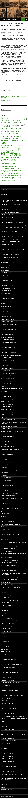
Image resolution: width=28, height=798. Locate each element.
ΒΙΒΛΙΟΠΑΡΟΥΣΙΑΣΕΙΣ (6, 306)
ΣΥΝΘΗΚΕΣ (4, 726)
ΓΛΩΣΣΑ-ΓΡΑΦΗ (4, 381)
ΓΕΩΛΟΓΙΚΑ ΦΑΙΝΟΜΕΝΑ (7, 378)
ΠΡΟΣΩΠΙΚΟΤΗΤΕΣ (5, 644)
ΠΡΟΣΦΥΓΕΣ (5, 171)
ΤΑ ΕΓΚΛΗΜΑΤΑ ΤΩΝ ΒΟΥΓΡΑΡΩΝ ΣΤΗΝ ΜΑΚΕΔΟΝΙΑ (13, 553)
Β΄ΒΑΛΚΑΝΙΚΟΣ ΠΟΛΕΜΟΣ (7, 667)
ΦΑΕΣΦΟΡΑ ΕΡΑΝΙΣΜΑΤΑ (7, 784)
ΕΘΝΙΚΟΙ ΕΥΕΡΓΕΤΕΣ (6, 399)
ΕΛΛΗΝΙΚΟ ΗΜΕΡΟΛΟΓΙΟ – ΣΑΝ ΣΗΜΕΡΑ (10, 431)
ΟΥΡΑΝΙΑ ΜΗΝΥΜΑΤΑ (6, 628)
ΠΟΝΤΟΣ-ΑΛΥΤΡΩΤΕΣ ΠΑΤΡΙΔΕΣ (9, 254)
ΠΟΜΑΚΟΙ (3, 488)
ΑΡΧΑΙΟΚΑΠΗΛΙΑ (5, 272)
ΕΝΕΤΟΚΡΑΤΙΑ (4, 519)
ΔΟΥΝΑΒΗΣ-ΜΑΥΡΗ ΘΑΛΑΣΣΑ (8, 419)
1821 (5, 119)
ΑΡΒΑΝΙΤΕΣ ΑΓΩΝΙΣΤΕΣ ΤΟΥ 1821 (10, 204)
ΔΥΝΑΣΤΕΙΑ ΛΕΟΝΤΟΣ (6, 350)
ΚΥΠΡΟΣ (3, 526)
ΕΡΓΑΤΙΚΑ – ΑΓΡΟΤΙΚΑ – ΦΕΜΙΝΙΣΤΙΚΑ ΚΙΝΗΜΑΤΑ (13, 687)
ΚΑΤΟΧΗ (4, 155)
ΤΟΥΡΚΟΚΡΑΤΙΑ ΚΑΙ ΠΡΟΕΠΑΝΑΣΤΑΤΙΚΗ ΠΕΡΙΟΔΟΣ (13, 178)
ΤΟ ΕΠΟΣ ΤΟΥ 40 (5, 175)
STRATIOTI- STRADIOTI (7, 738)
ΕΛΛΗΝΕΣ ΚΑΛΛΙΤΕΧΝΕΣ (6, 409)
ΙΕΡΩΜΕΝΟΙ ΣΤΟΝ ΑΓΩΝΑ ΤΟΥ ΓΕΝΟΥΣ (10, 508)
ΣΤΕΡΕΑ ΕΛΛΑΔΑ (5, 651)
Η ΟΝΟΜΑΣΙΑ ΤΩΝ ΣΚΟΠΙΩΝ (8, 546)
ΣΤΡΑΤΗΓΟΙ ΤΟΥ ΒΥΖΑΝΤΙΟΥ (8, 373)
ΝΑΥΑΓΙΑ (3, 592)
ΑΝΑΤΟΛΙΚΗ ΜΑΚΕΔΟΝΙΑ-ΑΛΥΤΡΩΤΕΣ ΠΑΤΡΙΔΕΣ (12, 225)
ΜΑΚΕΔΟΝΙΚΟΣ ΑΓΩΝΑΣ (10, 157)
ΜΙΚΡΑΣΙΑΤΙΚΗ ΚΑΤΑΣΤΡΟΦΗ (10, 162)
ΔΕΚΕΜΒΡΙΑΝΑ (4, 675)
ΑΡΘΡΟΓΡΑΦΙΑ (6, 120)
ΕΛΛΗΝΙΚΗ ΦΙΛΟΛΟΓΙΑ (6, 758)
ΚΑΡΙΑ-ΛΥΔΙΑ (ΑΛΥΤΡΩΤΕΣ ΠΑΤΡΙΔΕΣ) (10, 241)
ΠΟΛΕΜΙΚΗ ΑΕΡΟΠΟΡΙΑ (7, 436)
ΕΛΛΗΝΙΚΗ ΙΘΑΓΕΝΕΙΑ (6, 454)
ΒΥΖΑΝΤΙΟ (21, 125)
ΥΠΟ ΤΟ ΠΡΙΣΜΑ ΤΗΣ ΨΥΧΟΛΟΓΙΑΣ (9, 587)
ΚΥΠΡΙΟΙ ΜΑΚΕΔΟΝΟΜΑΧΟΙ (8, 570)
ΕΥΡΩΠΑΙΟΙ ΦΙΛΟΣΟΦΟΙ (7, 771)
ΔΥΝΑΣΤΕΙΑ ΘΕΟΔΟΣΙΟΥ (7, 339)
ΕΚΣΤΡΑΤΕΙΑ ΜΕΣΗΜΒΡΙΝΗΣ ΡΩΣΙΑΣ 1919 (12, 664)
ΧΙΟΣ (2, 615)
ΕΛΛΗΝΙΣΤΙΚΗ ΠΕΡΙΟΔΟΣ (7, 280)
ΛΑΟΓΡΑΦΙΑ (3, 537)
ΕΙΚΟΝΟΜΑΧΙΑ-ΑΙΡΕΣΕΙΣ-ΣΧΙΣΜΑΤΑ (9, 363)
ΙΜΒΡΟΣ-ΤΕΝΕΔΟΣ (5, 608)
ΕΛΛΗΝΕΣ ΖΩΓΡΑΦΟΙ (6, 412)
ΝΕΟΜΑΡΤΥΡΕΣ (5, 501)
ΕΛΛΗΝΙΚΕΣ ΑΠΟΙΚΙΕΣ (6, 428)
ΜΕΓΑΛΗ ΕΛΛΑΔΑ (5, 582)
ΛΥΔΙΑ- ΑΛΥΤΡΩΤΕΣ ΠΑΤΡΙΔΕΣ (8, 247)
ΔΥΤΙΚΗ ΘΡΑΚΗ (5, 482)
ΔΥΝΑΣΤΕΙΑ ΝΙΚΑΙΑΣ (6, 357)
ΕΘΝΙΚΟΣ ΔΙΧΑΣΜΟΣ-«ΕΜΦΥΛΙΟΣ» (9, 129)
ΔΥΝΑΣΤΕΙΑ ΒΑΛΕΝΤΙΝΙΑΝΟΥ (8, 332)
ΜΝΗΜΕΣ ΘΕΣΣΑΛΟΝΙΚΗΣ (7, 589)
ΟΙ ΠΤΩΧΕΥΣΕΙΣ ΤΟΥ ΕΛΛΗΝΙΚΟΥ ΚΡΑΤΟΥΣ (11, 716)
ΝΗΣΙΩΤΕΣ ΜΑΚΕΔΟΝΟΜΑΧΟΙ (8, 579)
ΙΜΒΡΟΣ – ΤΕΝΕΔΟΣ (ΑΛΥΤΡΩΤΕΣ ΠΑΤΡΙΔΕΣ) (12, 236)
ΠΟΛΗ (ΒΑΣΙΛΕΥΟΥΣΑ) (6, 368)
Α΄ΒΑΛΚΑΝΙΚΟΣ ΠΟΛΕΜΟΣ (7, 659)
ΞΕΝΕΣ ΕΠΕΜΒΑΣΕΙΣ (8, 163)
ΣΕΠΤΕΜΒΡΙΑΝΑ (5, 724)
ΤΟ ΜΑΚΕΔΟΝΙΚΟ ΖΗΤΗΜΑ (15, 175)
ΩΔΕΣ (2, 787)
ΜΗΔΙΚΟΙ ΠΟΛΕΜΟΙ (6, 290)
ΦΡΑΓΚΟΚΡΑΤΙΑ (5, 375)
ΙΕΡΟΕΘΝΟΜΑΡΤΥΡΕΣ (11, 154)
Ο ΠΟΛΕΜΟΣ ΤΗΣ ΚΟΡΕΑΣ (7, 713)
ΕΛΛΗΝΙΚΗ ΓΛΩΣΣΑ (9, 138)
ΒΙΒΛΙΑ (2, 303)
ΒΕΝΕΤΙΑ (3, 417)
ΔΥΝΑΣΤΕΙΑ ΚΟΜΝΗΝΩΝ (7, 347)
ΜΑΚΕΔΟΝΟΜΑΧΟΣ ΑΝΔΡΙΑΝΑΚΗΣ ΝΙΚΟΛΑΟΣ (12, 94)
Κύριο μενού (26, 19)
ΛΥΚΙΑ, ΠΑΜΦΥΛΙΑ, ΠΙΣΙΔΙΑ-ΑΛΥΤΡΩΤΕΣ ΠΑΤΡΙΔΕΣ (13, 249)
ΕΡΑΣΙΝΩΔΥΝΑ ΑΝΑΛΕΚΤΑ (7, 766)
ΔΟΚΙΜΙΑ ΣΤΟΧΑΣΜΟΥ (6, 753)
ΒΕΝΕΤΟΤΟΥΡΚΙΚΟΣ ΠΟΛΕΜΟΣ (9, 740)
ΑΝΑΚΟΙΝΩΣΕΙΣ (4, 259)
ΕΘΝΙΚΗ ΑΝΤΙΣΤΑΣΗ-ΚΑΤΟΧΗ (8, 680)
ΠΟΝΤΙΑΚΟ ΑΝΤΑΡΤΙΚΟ (6, 641)
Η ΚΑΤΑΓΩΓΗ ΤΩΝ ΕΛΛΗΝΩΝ (7, 150)
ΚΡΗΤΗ (10, 155)
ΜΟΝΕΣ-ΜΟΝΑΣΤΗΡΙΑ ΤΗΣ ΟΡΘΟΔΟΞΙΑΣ (11, 498)
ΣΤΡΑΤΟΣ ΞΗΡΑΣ (5, 441)
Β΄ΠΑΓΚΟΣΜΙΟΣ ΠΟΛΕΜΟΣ (7, 669)
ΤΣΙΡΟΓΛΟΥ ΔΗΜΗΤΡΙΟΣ (6, 789)
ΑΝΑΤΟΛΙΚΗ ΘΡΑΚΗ (6, 477)
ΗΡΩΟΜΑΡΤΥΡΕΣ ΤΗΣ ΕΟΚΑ (7, 470)
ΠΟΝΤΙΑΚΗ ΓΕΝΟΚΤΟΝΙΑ (7, 170)
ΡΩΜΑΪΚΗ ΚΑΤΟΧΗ (5, 301)
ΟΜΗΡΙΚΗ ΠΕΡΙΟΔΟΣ (6, 293)
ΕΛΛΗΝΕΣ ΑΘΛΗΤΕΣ (5, 406)
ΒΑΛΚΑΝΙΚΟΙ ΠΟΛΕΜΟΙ (8, 124)
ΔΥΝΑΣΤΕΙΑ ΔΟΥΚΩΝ (6, 334)
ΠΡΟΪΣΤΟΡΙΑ (4, 275)
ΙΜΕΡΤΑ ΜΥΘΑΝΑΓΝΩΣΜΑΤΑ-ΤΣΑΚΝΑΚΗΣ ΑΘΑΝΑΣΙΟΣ (14, 774)
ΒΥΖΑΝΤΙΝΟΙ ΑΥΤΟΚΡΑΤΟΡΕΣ (9, 125)
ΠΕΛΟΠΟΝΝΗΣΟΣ (5, 631)
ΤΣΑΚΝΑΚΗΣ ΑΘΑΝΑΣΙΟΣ (8, 180)
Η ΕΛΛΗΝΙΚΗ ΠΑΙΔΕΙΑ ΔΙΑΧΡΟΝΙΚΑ (9, 449)
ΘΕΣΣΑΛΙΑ (3, 472)
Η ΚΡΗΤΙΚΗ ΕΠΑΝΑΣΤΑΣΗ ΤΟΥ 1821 (9, 524)
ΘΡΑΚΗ (5, 152)
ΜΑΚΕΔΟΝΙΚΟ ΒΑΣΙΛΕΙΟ (7, 288)
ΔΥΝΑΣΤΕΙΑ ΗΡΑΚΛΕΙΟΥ (7, 337)
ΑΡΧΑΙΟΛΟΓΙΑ (16, 120)
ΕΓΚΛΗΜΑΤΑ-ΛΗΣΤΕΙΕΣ (7, 677)
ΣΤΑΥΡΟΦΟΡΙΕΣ (5, 370)
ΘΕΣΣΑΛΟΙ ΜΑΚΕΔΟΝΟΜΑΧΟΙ (8, 562)
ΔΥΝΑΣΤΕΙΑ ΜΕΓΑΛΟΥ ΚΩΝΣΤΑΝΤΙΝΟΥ (10, 355)
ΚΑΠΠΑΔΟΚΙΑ (4, 513)
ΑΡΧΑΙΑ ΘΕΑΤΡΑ (5, 270)
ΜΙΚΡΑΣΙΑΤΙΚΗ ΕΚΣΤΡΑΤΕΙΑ (9, 160)
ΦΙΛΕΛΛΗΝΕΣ (5, 207)
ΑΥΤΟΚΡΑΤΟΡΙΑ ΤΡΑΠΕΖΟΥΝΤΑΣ (9, 324)
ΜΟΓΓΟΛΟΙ (4, 745)
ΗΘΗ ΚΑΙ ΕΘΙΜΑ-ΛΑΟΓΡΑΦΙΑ (10, 149)
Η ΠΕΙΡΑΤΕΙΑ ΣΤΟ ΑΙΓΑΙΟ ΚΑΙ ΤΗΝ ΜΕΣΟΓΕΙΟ (11, 457)
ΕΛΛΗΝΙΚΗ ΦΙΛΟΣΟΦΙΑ (6, 761)
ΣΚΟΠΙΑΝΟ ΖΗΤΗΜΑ (6, 551)
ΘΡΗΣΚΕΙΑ (12, 152)
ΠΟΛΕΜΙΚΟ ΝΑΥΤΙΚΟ (6, 439)
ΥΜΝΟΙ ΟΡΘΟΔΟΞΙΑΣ (6, 506)
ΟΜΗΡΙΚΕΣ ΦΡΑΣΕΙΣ (9, 166)
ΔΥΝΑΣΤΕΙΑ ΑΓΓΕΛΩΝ (7, 319)
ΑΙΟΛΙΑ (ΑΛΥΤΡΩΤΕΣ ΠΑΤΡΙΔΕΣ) (8, 217)
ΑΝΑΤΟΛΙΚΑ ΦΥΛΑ (5, 314)
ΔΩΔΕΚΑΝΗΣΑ (6, 126)
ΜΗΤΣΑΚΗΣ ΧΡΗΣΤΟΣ (6, 584)
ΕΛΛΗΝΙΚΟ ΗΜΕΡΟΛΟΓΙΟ (12, 32)
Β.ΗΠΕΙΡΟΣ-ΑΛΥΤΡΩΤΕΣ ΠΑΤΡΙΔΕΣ (9, 231)
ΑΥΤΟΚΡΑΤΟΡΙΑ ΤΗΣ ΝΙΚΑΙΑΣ (8, 321)
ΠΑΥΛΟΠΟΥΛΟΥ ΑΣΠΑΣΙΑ (7, 485)
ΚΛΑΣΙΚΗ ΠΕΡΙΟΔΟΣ (6, 285)
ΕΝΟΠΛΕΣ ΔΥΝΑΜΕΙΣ (8, 145)
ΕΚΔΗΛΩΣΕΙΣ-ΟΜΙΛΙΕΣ (6, 404)
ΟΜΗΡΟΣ (3, 391)
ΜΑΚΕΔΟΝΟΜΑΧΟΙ (8, 159)
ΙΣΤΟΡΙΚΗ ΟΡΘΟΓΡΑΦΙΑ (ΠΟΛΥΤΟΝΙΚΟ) (10, 388)
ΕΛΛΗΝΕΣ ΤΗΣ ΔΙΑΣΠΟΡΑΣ (7, 414)
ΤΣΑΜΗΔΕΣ (4, 467)
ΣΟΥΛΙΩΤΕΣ (4, 464)
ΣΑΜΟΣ (3, 613)
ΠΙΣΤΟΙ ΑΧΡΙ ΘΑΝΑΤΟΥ (11, 168)
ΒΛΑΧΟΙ (2, 308)
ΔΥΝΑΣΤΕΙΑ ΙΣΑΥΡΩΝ (6, 345)
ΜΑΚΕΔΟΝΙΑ (18, 155)
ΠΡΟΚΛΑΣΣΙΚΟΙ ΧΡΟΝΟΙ (7, 298)
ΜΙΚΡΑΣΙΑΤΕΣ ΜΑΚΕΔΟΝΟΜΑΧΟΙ (9, 577)
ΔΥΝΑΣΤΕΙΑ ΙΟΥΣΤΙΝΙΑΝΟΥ (7, 342)
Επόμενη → (19, 80)
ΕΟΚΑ (21, 145)
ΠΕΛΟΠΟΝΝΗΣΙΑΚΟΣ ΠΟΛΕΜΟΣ (9, 296)
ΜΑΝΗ (2, 633)
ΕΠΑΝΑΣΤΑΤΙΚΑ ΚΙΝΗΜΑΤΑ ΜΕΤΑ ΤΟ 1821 (12, 695)
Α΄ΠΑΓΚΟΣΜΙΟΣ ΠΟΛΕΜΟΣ (7, 662)
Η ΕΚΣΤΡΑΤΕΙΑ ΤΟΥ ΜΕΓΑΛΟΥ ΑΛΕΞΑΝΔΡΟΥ (11, 283)
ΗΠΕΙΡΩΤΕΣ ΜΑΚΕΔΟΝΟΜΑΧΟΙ (8, 560)
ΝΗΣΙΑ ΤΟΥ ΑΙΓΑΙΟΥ (5, 595)
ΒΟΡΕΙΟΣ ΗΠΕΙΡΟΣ (20, 124)
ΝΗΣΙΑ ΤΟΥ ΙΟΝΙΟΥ (5, 618)
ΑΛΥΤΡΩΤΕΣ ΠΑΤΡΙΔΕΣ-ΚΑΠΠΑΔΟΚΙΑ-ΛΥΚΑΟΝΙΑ (12, 219)
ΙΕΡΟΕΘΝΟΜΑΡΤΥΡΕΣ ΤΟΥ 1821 (9, 209)
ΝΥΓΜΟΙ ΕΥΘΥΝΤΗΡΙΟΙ (6, 782)
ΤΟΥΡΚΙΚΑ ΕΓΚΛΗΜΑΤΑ (7, 706)
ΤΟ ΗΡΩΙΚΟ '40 (4, 731)
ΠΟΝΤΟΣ (18, 170)
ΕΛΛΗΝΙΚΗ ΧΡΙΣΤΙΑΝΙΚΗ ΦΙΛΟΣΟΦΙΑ (10, 493)
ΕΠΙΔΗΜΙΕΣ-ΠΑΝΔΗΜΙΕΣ (6, 446)
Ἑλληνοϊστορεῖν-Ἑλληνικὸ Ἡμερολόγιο (11, 19)
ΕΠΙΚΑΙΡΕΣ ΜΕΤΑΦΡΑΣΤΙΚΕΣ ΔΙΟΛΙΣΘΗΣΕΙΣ (11, 764)
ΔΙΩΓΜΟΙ (3, 326)
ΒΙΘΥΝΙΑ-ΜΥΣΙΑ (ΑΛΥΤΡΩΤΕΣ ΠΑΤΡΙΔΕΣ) (11, 234)
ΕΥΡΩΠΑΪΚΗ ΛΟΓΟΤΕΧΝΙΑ (7, 769)
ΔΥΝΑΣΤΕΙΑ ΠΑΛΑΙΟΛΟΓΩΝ (7, 360)
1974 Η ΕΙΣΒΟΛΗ (5, 529)
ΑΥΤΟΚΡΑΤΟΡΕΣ (5, 316)
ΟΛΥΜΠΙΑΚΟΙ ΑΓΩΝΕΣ (6, 626)
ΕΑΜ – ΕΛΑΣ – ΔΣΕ (6, 685)
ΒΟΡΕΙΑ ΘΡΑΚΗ (5, 480)
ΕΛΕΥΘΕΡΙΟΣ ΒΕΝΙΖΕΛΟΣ (6, 134)
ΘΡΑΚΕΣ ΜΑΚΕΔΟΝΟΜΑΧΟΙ (8, 565)
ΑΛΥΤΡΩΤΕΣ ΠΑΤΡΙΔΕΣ (18, 119)
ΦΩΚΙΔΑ (3, 654)
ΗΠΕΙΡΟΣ (16, 150)
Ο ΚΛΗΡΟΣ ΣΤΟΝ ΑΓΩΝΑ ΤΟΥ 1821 (9, 212)
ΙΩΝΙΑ (2, 511)
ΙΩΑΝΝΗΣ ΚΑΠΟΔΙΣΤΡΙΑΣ (7, 698)
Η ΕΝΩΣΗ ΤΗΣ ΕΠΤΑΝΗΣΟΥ (7, 623)
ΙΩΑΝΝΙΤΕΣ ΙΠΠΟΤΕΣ (7, 605)
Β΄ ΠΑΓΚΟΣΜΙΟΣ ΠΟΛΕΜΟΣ (12, 122)
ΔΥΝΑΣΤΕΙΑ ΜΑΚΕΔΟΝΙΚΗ (7, 352)
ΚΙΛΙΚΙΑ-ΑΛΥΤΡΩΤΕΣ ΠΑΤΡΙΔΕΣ (8, 244)
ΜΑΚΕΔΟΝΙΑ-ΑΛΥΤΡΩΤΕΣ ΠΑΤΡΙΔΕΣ (10, 252)
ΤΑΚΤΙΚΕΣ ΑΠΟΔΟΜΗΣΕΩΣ (7, 729)
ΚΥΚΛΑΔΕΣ (4, 610)
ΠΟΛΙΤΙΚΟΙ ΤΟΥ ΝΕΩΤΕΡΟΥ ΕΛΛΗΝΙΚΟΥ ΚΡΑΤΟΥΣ (13, 718)
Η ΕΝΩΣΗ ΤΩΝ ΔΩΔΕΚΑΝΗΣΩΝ (9, 600)
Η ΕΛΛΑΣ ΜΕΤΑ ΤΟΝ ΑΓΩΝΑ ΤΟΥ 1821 (10, 693)
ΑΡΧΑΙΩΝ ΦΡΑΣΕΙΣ (5, 383)
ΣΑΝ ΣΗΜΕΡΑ (10, 173)
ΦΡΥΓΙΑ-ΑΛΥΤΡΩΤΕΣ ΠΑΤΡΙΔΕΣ (8, 257)
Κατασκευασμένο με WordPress (7, 796)
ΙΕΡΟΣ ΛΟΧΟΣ (5, 444)
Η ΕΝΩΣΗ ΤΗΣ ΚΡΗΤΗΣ (6, 521)
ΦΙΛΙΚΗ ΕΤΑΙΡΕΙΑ (5, 748)
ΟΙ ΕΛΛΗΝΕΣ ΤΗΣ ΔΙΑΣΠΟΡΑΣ (7, 165)
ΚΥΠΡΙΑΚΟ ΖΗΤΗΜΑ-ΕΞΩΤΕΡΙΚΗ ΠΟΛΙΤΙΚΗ (11, 534)
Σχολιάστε (20, 32)
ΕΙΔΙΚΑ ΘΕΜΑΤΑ (4, 401)
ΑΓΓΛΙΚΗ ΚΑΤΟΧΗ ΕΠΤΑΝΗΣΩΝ (8, 620)
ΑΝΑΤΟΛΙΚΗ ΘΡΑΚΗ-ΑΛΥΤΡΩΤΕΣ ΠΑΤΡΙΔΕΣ (11, 222)
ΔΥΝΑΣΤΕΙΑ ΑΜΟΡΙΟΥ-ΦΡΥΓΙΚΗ (8, 329)
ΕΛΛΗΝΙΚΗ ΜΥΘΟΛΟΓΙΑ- (7, 756)
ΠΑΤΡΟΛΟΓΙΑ (4, 503)
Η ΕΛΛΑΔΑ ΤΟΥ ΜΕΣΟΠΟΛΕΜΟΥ (9, 690)
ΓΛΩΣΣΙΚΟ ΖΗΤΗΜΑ (6, 386)
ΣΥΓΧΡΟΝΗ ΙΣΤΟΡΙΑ (5, 657)
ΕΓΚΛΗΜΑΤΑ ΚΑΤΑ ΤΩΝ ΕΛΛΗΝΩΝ (12, 128)
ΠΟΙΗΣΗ (3, 394)
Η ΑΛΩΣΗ (3, 365)
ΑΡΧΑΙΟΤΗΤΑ (4, 277)
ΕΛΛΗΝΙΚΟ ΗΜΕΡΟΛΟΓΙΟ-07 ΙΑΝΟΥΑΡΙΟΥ (11, 100)
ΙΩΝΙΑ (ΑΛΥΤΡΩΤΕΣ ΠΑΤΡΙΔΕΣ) (8, 239)
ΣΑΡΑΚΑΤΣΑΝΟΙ (4, 646)
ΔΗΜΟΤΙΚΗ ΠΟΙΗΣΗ (7, 396)
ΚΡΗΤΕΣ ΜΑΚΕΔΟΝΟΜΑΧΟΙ (8, 568)
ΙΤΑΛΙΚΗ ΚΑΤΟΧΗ (6, 602)
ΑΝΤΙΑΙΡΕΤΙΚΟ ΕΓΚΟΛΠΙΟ (7, 262)
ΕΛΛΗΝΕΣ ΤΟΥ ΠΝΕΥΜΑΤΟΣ (11, 136)
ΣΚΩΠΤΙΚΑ (3, 649)
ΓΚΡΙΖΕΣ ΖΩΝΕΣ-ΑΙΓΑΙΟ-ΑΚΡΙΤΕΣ (9, 672)
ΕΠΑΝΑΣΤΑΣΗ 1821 (8, 147)
